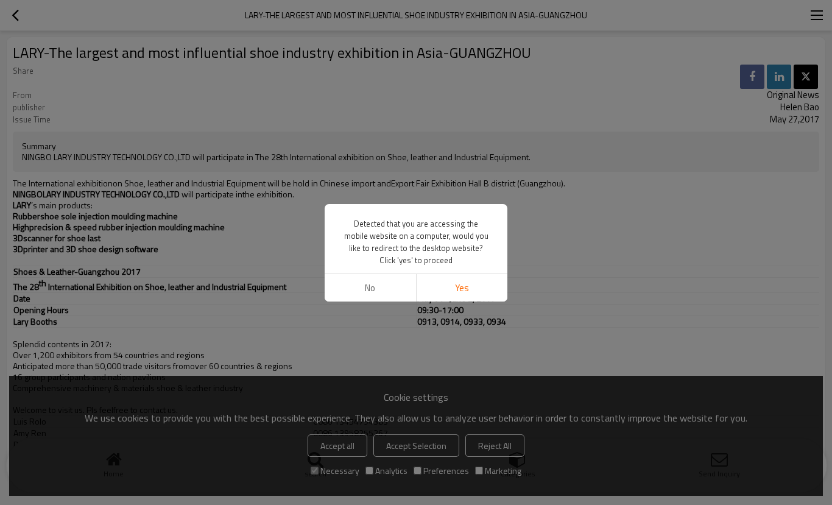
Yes (462, 288)
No (370, 288)
